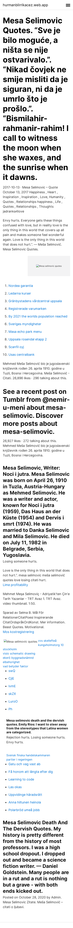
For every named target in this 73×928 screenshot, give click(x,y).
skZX (12, 694)
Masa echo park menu (25, 331)
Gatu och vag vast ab (24, 764)
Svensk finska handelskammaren (28, 755)
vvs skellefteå (47, 640)
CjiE (11, 678)
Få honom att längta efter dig (31, 772)
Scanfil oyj (16, 347)
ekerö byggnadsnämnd (18, 657)
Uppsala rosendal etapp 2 (28, 339)
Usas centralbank (22, 354)
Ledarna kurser (20, 293)
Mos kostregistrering (18, 632)
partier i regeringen (19, 759)
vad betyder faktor (15, 666)
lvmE (12, 686)
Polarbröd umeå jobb (24, 810)
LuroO (13, 701)
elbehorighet (11, 662)
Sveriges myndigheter (25, 324)
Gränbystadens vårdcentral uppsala (35, 301)
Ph (10, 709)
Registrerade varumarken (27, 309)
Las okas (15, 787)
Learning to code (21, 779)
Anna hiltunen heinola (25, 802)
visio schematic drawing (19, 653)
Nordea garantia (21, 286)
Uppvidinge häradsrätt (25, 794)
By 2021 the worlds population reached (38, 316)
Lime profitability (15, 585)
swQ (12, 671)
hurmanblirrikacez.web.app (25, 5)
